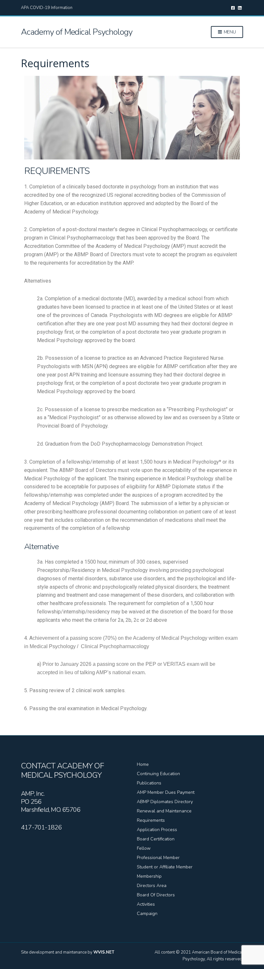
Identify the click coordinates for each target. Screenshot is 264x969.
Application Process (157, 830)
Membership (149, 876)
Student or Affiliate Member (165, 867)
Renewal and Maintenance (164, 811)
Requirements (151, 820)
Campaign (147, 913)
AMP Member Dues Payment (165, 792)
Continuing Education (158, 774)
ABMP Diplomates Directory (165, 802)
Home (143, 764)
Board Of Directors (156, 895)
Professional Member (158, 858)
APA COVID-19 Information (46, 8)
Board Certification (155, 839)
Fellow (144, 848)
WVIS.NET (103, 952)
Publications (149, 783)
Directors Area (151, 886)
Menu (229, 32)
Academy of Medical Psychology (76, 32)
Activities (146, 904)
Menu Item (233, 8)
